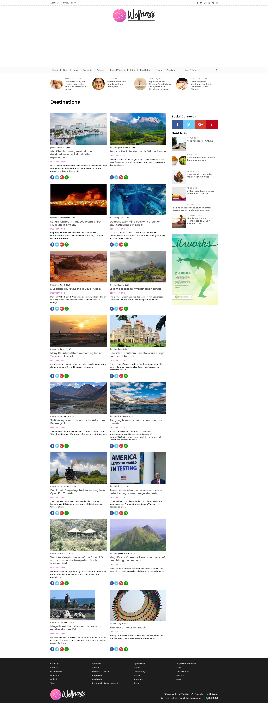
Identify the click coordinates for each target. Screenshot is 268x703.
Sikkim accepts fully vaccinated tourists (135, 288)
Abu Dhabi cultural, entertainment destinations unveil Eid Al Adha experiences (72, 154)
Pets (136, 683)
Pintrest (213, 694)
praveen (53, 147)
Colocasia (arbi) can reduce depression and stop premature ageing (75, 85)
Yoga (75, 70)
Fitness (54, 667)
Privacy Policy (69, 3)
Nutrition (54, 675)
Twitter (185, 694)
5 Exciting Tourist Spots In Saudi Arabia (75, 288)
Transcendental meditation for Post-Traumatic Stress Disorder (201, 85)
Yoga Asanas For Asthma (200, 141)
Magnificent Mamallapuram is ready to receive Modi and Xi (75, 628)
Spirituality (139, 663)
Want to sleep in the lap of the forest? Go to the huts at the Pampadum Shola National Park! (77, 560)
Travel (179, 679)
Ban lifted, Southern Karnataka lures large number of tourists (137, 355)
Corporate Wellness (186, 663)
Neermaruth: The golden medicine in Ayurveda (199, 175)
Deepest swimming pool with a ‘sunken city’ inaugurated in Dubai (135, 223)
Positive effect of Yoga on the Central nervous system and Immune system (191, 209)
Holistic (54, 679)
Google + (199, 694)
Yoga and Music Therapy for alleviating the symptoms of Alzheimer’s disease (160, 85)
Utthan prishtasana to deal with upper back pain (201, 192)
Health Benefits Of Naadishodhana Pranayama (116, 84)
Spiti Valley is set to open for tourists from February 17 (77, 422)
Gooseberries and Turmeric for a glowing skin (201, 158)
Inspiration (97, 675)
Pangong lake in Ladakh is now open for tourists (136, 422)
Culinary (54, 663)
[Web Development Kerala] (212, 698)
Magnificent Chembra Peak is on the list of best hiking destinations (137, 559)
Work (178, 667)
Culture (100, 70)
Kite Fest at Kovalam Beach (128, 627)
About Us (55, 3)
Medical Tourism (117, 70)
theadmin (114, 147)
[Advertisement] (134, 45)
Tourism (171, 70)
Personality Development (105, 683)
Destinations (57, 162)
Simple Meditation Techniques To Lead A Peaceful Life (198, 221)
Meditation (145, 70)
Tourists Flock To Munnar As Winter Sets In (138, 151)
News (159, 70)
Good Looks (56, 671)
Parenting (139, 679)
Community (140, 671)
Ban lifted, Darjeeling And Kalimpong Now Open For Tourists (77, 492)
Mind (132, 70)
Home (55, 70)
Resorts (180, 675)
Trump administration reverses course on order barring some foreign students (136, 492)
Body (65, 70)
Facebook (171, 694)
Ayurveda (87, 70)
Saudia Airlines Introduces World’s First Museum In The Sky (75, 223)
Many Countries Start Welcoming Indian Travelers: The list (76, 355)
